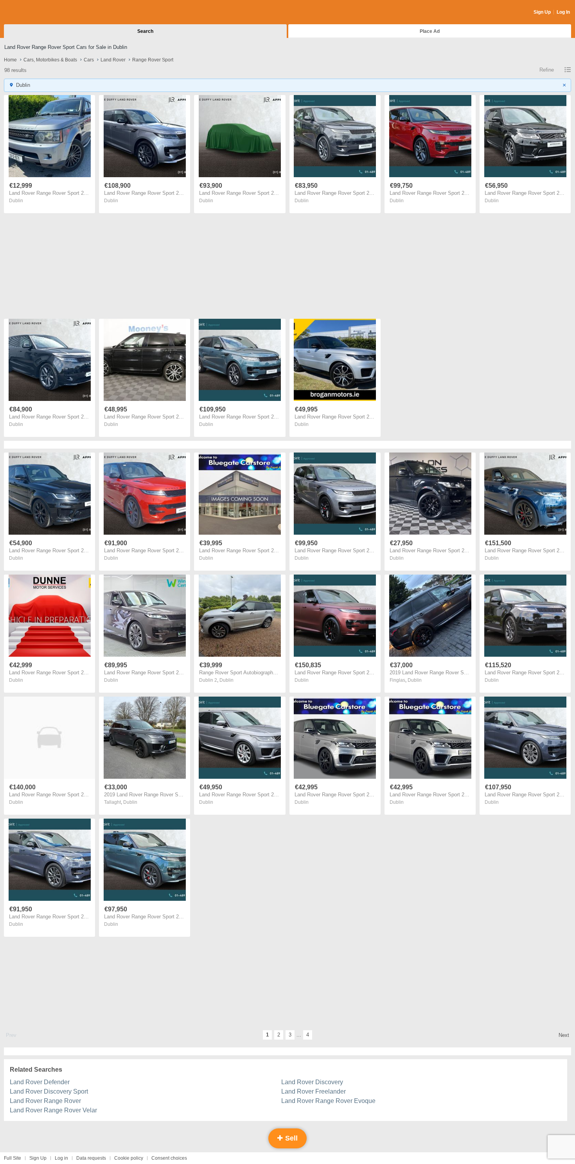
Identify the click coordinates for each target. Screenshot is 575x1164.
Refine (546, 70)
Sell (290, 1138)
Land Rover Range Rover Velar (53, 1110)
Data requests (91, 1158)
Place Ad (430, 31)
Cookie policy (128, 1158)
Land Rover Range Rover (45, 1101)
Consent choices (169, 1158)
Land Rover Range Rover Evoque (328, 1101)
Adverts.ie (34, 12)
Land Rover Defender (40, 1082)
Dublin (16, 200)
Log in (61, 1158)
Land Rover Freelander (313, 1091)
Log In (563, 12)
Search (145, 31)
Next (564, 1035)
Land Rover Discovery (312, 1082)
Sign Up (542, 12)
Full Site (12, 1158)
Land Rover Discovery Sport (49, 1091)
